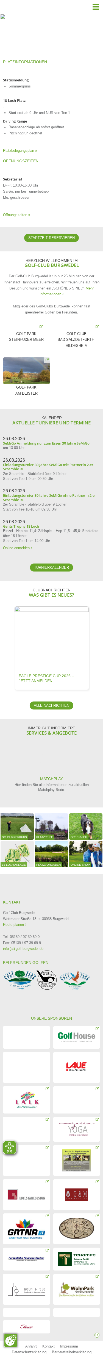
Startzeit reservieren (51, 238)
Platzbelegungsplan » (20, 150)
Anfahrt (31, 1346)
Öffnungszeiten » (16, 215)
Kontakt (48, 1346)
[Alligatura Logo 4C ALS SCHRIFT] (26, 1037)
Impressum (69, 1346)
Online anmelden (17, 548)
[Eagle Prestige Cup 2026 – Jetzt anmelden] (52, 638)
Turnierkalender (51, 567)
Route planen (14, 925)
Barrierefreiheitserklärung (71, 1352)
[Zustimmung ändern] (10, 1340)
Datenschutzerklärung (29, 1352)
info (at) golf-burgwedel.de (23, 949)
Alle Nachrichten (51, 705)
